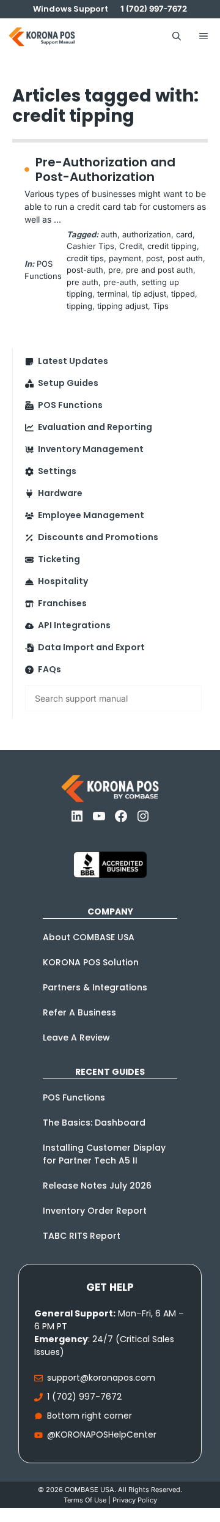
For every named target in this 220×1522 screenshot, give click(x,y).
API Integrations (74, 625)
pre (114, 270)
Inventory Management (91, 449)
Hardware (60, 493)
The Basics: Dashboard (94, 1122)
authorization (146, 234)
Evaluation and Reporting (95, 427)
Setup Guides (68, 383)
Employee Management (91, 515)
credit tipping (172, 246)
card (184, 234)
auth (109, 234)
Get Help (110, 1287)
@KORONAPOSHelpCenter (101, 1434)
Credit (130, 246)
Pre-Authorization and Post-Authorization (105, 169)
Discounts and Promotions (98, 537)
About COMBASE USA (88, 937)
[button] (176, 36)
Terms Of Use (85, 1500)
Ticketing (59, 559)
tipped (183, 294)
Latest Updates (73, 361)
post (154, 258)
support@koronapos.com (101, 1378)
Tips (161, 306)
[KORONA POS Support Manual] (42, 36)
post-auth (85, 270)
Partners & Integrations (95, 987)
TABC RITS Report (81, 1236)
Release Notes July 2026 (97, 1185)
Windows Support (70, 9)
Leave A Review (76, 1037)
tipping (79, 306)
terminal (112, 294)
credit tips (85, 258)
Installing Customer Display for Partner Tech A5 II (104, 1154)
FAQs (49, 669)
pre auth (82, 282)
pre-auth (119, 282)
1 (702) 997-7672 (84, 1396)
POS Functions (70, 405)
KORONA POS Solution (91, 962)
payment (125, 258)
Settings (57, 471)
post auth (185, 258)
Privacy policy (134, 1500)
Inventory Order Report (95, 1211)
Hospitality (63, 581)
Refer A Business (79, 1012)
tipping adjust (122, 306)
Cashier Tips (90, 246)
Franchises (62, 603)
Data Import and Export (91, 647)
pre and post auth (159, 270)
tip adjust (149, 294)
